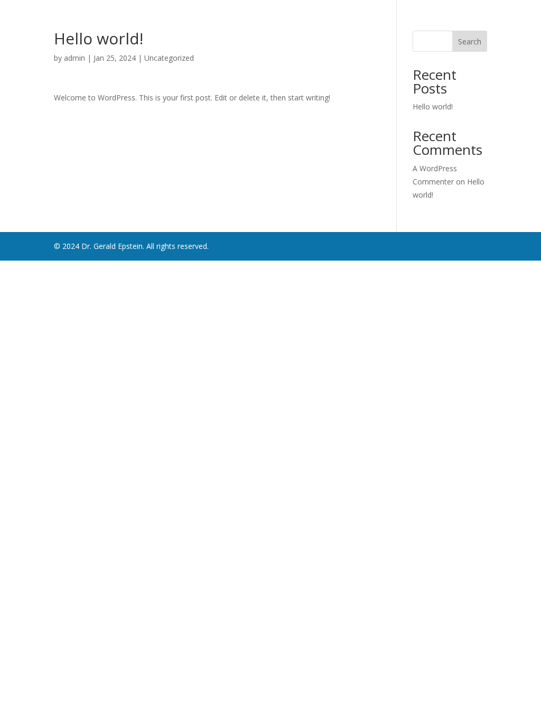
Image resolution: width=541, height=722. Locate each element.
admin (74, 58)
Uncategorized (169, 58)
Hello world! (433, 106)
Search (469, 41)
